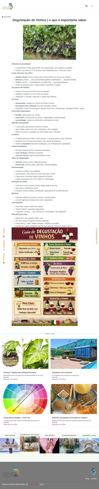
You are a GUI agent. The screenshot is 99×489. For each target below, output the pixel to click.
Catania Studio (33, 484)
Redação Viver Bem (10, 379)
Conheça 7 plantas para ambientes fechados (19, 372)
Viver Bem (7, 17)
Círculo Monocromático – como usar (16, 418)
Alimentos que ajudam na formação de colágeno (69, 418)
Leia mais (6, 377)
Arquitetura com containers (62, 372)
